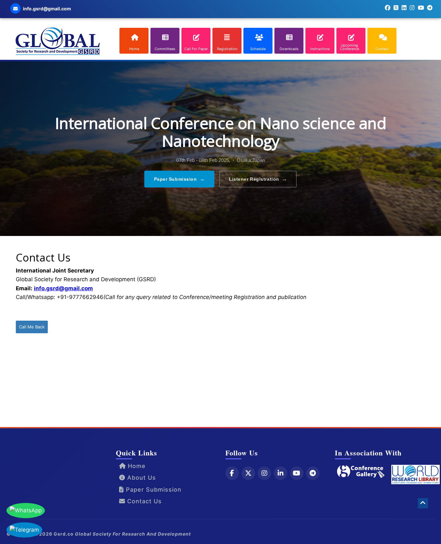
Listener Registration (258, 179)
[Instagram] (264, 473)
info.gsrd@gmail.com (63, 288)
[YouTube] (296, 473)
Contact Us (143, 501)
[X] (248, 473)
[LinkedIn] (280, 473)
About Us (140, 477)
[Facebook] (232, 473)
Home (136, 466)
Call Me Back (32, 326)
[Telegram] (313, 473)
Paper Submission (179, 179)
